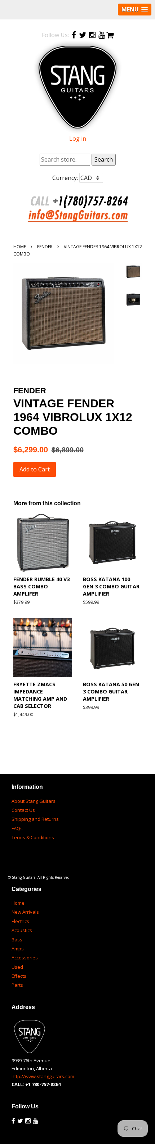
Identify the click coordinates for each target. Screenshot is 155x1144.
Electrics (20, 921)
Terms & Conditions (33, 837)
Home (19, 247)
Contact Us (23, 810)
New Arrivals (25, 912)
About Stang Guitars (34, 801)
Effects (19, 976)
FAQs (17, 828)
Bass (17, 939)
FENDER (45, 247)
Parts (17, 985)
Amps (18, 948)
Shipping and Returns (35, 819)
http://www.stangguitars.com (43, 1076)
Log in (77, 139)
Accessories (25, 957)
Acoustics (22, 930)
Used (17, 967)
